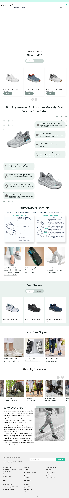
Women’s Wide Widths (11, 272)
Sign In (25, 483)
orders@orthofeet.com (10, 474)
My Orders (26, 484)
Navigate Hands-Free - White (54, 89)
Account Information (28, 487)
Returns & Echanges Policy (51, 471)
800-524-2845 (8, 471)
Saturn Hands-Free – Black (32, 89)
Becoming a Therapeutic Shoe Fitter (11, 486)
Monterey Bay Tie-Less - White (11, 319)
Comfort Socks (50, 272)
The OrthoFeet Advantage (30, 472)
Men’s (8, 400)
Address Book (27, 486)
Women (39, 61)
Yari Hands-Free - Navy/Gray (54, 319)
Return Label (48, 469)
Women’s (14, 400)
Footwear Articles (7, 483)
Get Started (26, 477)
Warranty (48, 475)
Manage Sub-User (28, 489)
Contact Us (26, 471)
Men (30, 61)
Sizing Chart (5, 491)
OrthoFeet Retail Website (8, 489)
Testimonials (27, 475)
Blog (25, 474)
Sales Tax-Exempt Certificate (9, 487)
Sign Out (26, 491)
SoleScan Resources (50, 477)
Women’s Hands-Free (11, 361)
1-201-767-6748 (8, 476)
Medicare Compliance (8, 484)
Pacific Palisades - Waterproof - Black (12, 89)
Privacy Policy (49, 474)
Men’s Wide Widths (10, 275)
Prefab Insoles (30, 272)
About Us (26, 469)
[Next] (35, 99)
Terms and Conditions (50, 472)
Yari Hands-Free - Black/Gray (32, 319)
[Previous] (32, 99)
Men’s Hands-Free (10, 358)
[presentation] (56, 15)
